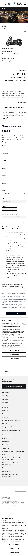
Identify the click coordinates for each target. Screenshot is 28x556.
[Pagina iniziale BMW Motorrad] (19, 3)
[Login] (6, 3)
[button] (2, 4)
